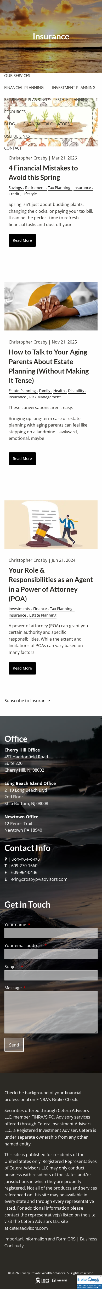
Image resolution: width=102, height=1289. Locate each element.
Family (44, 390)
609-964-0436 (26, 859)
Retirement (35, 187)
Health (59, 390)
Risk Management (45, 396)
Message (34, 988)
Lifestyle (29, 193)
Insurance (82, 187)
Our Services (17, 75)
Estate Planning (72, 99)
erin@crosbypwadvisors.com (39, 879)
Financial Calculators (46, 123)
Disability (76, 390)
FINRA (37, 1117)
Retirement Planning (25, 99)
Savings (15, 187)
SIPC (49, 1117)
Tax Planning (59, 187)
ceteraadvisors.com (28, 1228)
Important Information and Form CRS (40, 1239)
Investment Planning (73, 87)
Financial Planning (24, 87)
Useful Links (17, 136)
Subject (32, 966)
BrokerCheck (64, 1099)
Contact (12, 148)
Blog (9, 123)
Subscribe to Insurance (27, 700)
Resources (15, 111)
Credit (14, 193)
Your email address (44, 945)
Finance (40, 608)
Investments (19, 608)
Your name (36, 924)
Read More (22, 240)
